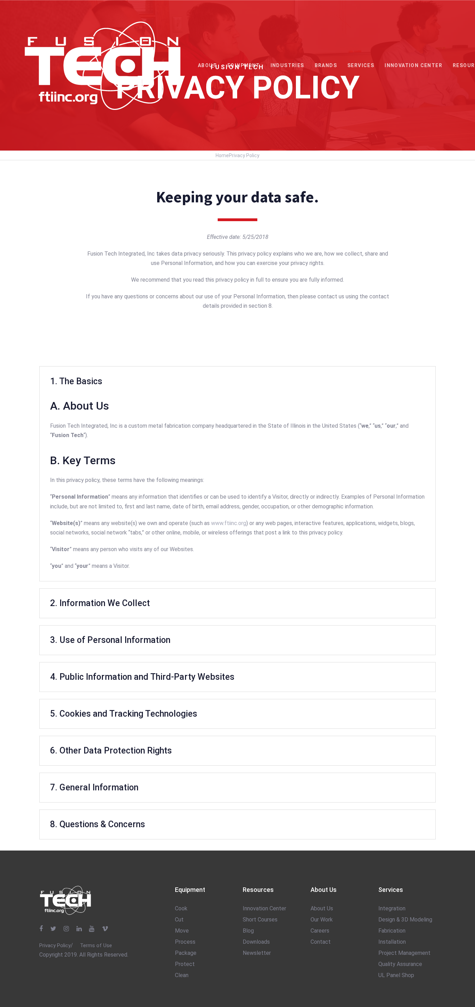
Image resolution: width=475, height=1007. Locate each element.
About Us (322, 908)
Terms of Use (96, 945)
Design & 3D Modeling (405, 919)
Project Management (404, 953)
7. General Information (94, 787)
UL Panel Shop (396, 975)
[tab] (237, 381)
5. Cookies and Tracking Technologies (123, 714)
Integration (391, 908)
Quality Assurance (400, 964)
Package (185, 953)
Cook (181, 908)
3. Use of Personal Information (110, 640)
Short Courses (260, 919)
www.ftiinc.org (228, 523)
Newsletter (257, 953)
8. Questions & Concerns (97, 824)
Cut (179, 919)
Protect (185, 964)
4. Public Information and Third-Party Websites (142, 677)
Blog (248, 930)
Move (182, 930)
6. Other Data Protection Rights (111, 751)
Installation (392, 941)
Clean (181, 975)
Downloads (256, 941)
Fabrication (391, 930)
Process (185, 941)
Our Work (322, 919)
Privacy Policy (244, 155)
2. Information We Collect (100, 603)
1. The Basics (76, 381)
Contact (321, 941)
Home (222, 155)
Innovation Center (264, 908)
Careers (320, 930)
